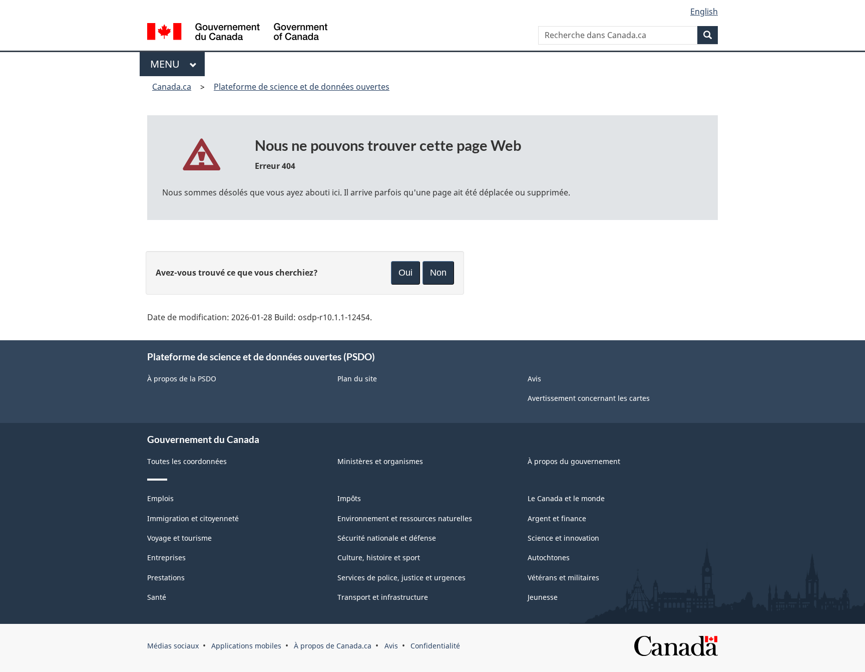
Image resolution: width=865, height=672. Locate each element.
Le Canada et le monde (566, 498)
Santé (156, 597)
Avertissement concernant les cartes (589, 398)
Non (438, 273)
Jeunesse (543, 597)
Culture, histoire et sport (378, 557)
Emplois (160, 498)
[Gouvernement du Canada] (237, 33)
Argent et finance (557, 518)
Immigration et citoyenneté (193, 518)
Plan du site (357, 378)
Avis (534, 378)
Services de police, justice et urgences (401, 577)
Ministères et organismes (380, 461)
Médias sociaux (173, 645)
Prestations (166, 577)
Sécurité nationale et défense (386, 538)
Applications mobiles (246, 645)
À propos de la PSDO (181, 378)
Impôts (349, 498)
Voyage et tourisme (179, 538)
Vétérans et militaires (563, 577)
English (704, 11)
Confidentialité (435, 645)
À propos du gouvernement (574, 461)
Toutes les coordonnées (187, 461)
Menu (167, 64)
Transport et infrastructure (382, 597)
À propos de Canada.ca (332, 645)
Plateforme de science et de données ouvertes (301, 86)
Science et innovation (563, 538)
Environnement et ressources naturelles (404, 518)
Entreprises (166, 557)
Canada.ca (171, 86)
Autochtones (549, 557)
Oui (405, 273)
